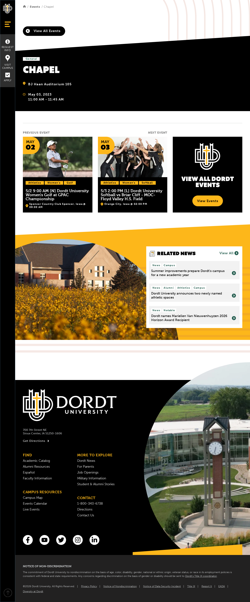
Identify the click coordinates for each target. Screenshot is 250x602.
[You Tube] (44, 540)
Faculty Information (37, 478)
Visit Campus (7, 66)
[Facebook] (28, 540)
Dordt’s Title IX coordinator (201, 576)
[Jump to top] (7, 593)
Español (29, 472)
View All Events (46, 31)
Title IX (191, 586)
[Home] (24, 6)
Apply (7, 80)
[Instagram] (78, 540)
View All (226, 253)
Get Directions (34, 441)
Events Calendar (35, 504)
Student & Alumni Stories (96, 484)
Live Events (31, 509)
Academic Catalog (36, 461)
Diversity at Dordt (33, 591)
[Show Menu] (7, 24)
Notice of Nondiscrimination (120, 586)
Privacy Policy (89, 586)
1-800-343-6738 (90, 504)
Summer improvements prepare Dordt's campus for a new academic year (188, 273)
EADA (221, 586)
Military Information (91, 478)
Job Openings (87, 472)
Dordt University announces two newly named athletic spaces (186, 295)
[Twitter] (61, 540)
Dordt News (86, 461)
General (31, 58)
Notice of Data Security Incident (162, 586)
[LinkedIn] (94, 540)
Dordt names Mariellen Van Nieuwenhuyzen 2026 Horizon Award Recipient (189, 318)
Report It (207, 586)
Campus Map (33, 498)
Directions (84, 509)
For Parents (85, 467)
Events (35, 6)
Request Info (8, 49)
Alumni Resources (36, 467)
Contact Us (85, 515)
